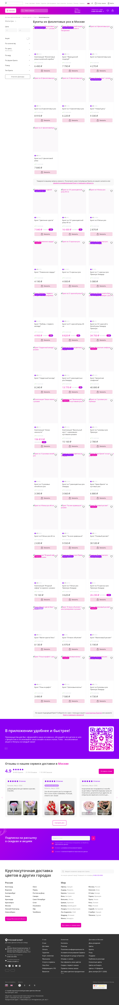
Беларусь (70, 918)
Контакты (70, 3)
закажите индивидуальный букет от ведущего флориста (73, 183)
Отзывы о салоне (67, 959)
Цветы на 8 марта (95, 965)
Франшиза (46, 959)
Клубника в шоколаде (96, 959)
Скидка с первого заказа (70, 965)
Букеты (91, 949)
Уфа (34, 909)
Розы (91, 953)
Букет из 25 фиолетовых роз (45, 109)
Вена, (63, 896)
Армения (70, 903)
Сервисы (82, 3)
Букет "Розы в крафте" (42, 687)
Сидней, (92, 909)
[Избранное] (107, 10)
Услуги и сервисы (48, 962)
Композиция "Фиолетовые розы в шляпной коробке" (44, 58)
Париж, (91, 896)
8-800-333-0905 (98, 875)
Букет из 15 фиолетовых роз (73, 109)
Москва (8, 906)
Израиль (70, 890)
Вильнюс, (64, 899)
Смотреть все (59, 823)
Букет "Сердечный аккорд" (44, 378)
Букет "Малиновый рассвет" (101, 637)
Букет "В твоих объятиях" (72, 637)
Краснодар (9, 899)
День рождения (94, 943)
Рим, (90, 906)
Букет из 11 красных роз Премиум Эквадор (99, 273)
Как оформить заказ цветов (71, 962)
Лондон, (64, 909)
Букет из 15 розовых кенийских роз (42, 485)
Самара (35, 896)
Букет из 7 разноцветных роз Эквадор (73, 485)
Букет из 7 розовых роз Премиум (99, 431)
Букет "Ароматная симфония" (97, 379)
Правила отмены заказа (69, 968)
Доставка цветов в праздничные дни (72, 973)
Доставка (32, 3)
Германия (71, 893)
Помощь (76, 3)
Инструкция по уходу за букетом (72, 956)
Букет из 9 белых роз (98, 220)
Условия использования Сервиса (73, 953)
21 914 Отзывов (31, 772)
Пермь (35, 890)
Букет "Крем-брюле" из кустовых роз (99, 485)
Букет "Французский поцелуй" (70, 58)
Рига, (90, 903)
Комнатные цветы (95, 962)
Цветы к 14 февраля (96, 968)
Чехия (96, 899)
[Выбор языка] (88, 3)
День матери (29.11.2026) (98, 972)
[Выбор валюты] (92, 3)
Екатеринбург (10, 893)
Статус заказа (101, 3)
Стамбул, (92, 912)
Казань (7, 896)
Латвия (95, 903)
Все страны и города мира (71, 925)
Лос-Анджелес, (66, 912)
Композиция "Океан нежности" (42, 431)
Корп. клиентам (61, 3)
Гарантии (43, 3)
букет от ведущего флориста (73, 715)
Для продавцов (51, 3)
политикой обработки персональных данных (74, 851)
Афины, (64, 887)
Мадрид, (64, 915)
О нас (27, 3)
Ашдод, (63, 890)
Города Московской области (16, 919)
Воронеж (8, 890)
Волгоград (9, 887)
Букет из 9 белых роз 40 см (44, 536)
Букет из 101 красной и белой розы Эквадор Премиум (99, 326)
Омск (35, 887)
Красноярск (9, 903)
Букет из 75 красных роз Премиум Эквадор (99, 587)
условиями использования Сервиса (71, 848)
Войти (112, 3)
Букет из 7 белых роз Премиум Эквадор (70, 587)
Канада (97, 893)
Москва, (92, 887)
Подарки (92, 956)
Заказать (47, 71)
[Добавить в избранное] (55, 27)
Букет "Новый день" (98, 109)
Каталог (12, 11)
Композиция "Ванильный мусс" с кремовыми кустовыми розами (72, 432)
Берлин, (64, 893)
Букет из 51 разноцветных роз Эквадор (72, 379)
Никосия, (92, 890)
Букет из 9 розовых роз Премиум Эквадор (99, 688)
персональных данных (61, 844)
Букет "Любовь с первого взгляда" (44, 325)
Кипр (98, 890)
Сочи (35, 903)
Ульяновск (37, 906)
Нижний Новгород (12, 909)
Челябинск (37, 912)
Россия (97, 887)
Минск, (63, 918)
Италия (95, 906)
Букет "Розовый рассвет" (99, 536)
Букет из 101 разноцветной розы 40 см (72, 221)
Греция (69, 887)
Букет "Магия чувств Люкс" (44, 637)
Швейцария (71, 906)
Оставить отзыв (106, 771)
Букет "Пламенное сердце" (44, 272)
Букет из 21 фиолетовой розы (43, 159)
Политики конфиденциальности (72, 949)
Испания (71, 915)
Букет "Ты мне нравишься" (72, 536)
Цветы (91, 946)
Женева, (64, 906)
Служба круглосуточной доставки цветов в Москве (24, 991)
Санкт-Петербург (39, 899)
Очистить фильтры (17, 77)
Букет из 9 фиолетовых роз (100, 57)
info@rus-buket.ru (13, 961)
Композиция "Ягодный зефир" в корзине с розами (44, 587)
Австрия (68, 896)
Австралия (99, 909)
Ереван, (64, 903)
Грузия (98, 915)
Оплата (38, 3)
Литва (71, 899)
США (74, 912)
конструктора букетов (94, 713)
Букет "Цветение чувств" (44, 220)
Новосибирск (10, 912)
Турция (98, 912)
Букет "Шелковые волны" (72, 687)
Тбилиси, (92, 915)
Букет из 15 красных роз (71, 272)
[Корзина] (112, 10)
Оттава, (91, 893)
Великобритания (73, 909)
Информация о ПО (49, 968)
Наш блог (45, 965)
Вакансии (45, 972)
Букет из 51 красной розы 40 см (73, 325)
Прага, (91, 899)
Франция (97, 896)
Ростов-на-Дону (38, 893)
